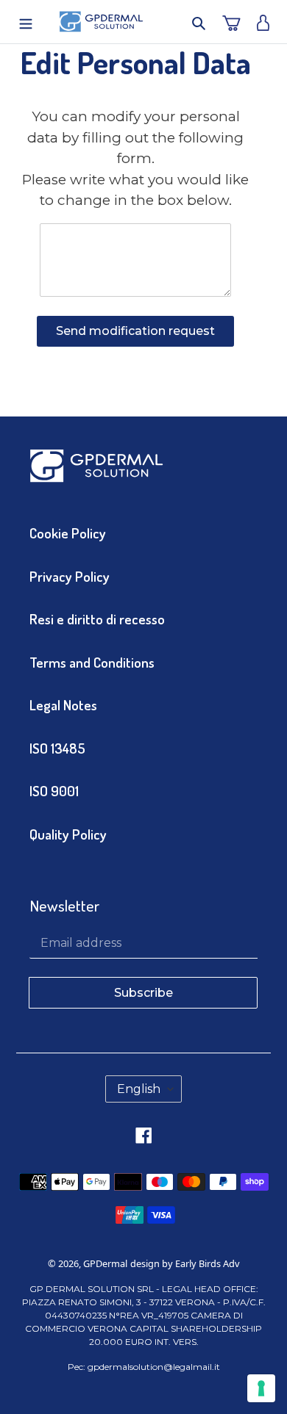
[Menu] (20, 21)
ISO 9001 (54, 791)
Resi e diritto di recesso (97, 619)
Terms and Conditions (92, 662)
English (138, 1089)
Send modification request (135, 331)
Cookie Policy (67, 533)
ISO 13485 (57, 748)
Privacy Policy (69, 576)
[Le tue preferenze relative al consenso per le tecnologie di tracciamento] (261, 1388)
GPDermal (105, 1263)
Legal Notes (63, 705)
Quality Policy (68, 834)
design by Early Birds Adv (185, 1263)
